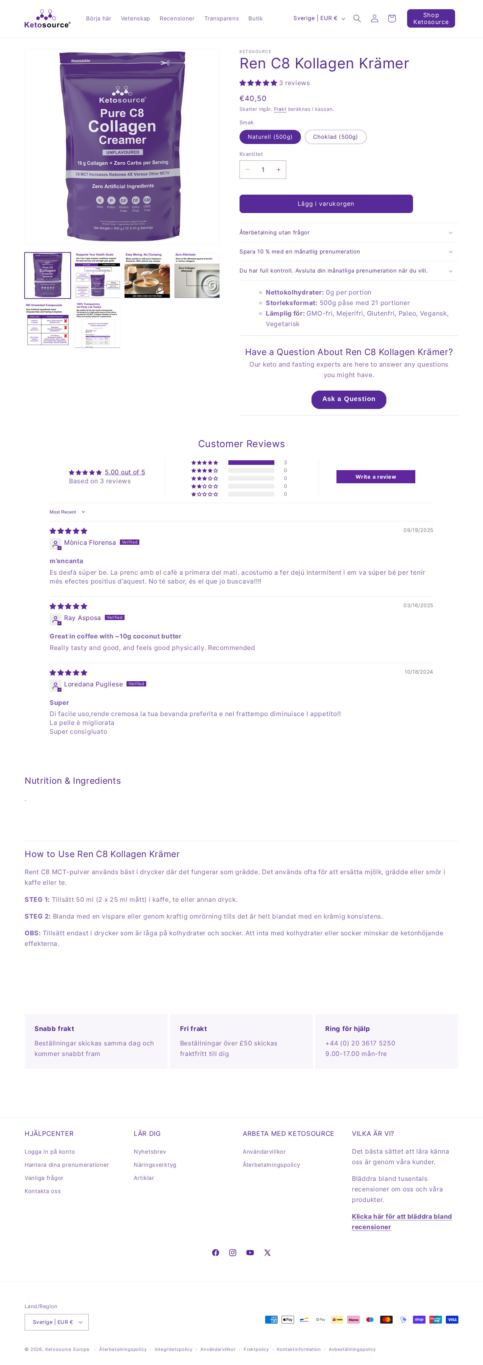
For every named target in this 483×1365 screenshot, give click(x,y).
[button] (357, 18)
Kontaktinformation (299, 1349)
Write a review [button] (376, 476)
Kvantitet (251, 154)
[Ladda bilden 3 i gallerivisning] (98, 275)
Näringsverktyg (155, 1164)
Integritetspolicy (174, 1349)
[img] (68, 531)
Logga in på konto (50, 1151)
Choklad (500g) (335, 136)
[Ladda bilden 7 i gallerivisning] (98, 325)
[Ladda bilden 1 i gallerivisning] (48, 275)
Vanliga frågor (44, 1178)
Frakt (280, 109)
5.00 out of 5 (125, 472)
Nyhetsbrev (150, 1151)
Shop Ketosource (431, 18)
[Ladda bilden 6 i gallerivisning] (48, 325)
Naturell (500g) (270, 136)
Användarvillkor (264, 1151)
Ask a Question (349, 398)
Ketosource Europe (67, 1349)
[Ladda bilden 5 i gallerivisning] (197, 275)
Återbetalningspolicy (271, 1164)
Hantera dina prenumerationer (67, 1164)
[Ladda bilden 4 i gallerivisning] (147, 275)
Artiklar (144, 1178)
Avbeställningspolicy (352, 1349)
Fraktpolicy (256, 1349)
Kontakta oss (43, 1191)
